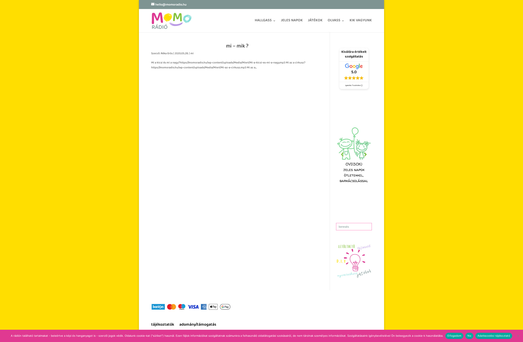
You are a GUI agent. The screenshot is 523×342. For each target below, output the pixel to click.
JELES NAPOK (292, 21)
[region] (354, 154)
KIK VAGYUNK (361, 21)
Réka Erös (167, 54)
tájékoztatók (162, 325)
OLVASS (334, 21)
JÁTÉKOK (315, 21)
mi (192, 54)
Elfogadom (454, 335)
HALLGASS (263, 21)
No (469, 335)
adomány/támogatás (197, 325)
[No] (518, 336)
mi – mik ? (237, 46)
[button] (354, 154)
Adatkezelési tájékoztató (493, 335)
